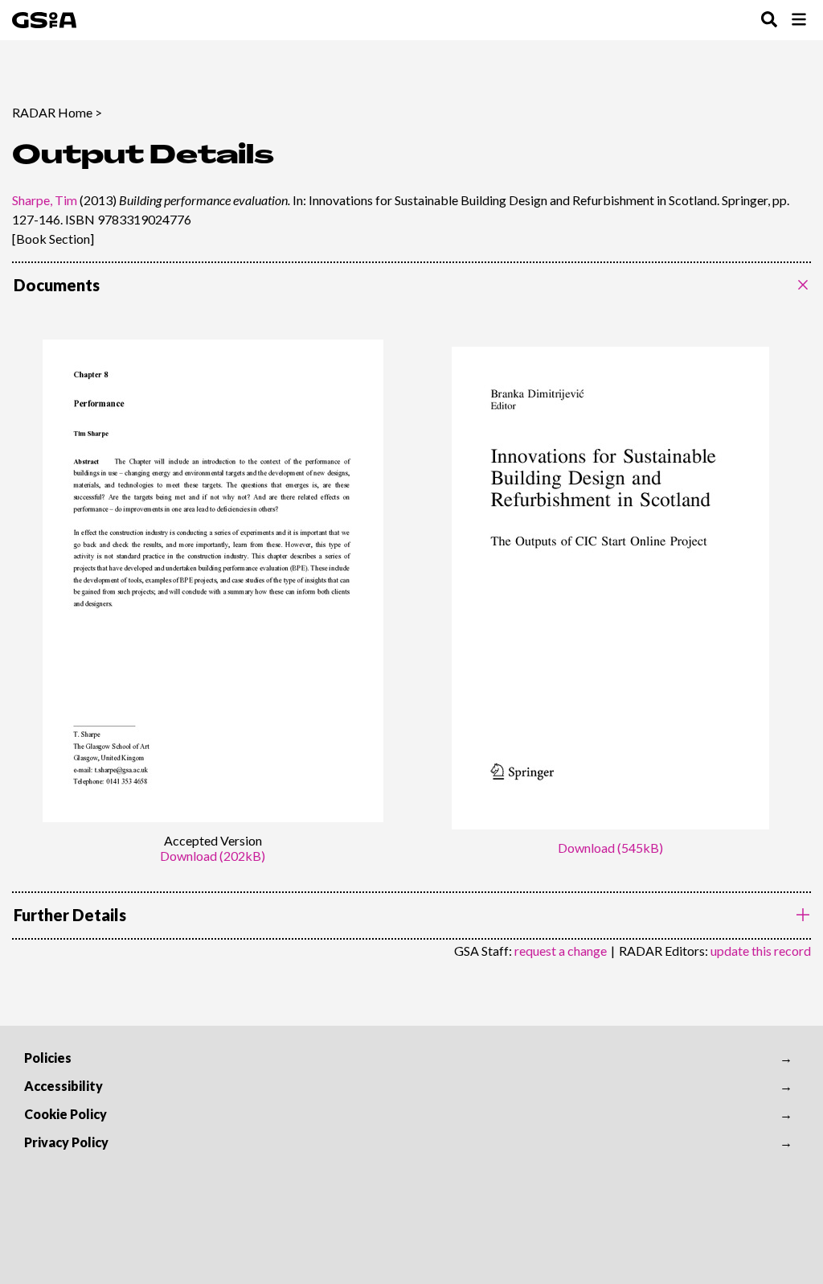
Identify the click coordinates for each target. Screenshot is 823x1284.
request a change (560, 950)
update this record (760, 950)
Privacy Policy (66, 1142)
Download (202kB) (212, 855)
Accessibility (63, 1085)
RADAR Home (52, 112)
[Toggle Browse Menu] (799, 20)
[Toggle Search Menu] (769, 20)
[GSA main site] (44, 20)
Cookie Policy (65, 1113)
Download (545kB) (610, 847)
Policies (48, 1057)
